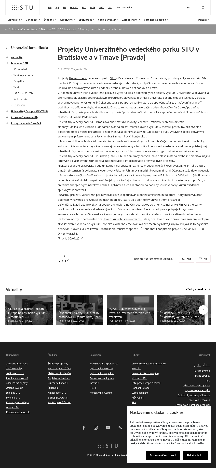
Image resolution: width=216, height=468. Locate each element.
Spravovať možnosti (163, 455)
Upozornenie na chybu (197, 390)
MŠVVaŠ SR (138, 397)
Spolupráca (85, 19)
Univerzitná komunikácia (24, 29)
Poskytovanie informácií (26, 123)
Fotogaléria (19, 81)
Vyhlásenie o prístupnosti (196, 385)
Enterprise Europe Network (146, 383)
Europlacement (140, 392)
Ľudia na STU (13, 392)
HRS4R (93, 387)
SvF (49, 7)
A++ (206, 364)
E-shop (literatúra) (58, 397)
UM (110, 7)
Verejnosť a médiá (155, 19)
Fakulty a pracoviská (17, 378)
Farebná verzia (202, 370)
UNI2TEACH (19, 105)
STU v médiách (68, 29)
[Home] (6, 29)
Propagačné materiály (24, 117)
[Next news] (203, 310)
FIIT (101, 7)
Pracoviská (123, 7)
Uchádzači (32, 19)
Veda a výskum (107, 19)
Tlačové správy (14, 368)
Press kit (136, 368)
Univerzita (14, 19)
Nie (205, 258)
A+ (199, 365)
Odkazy (202, 19)
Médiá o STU (13, 397)
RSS (208, 380)
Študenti (49, 19)
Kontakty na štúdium (59, 402)
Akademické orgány (17, 383)
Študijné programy (58, 363)
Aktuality (16, 57)
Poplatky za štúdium (59, 378)
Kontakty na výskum (101, 392)
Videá (16, 87)
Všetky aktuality (196, 289)
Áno (188, 258)
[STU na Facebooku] (84, 427)
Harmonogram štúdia (59, 368)
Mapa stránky (202, 375)
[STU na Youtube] (108, 427)
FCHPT (74, 7)
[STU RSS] (120, 427)
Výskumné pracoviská (101, 368)
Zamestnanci (130, 19)
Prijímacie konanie (58, 383)
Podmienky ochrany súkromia (194, 395)
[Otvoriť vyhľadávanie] (203, 7)
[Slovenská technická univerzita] (22, 7)
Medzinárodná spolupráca (104, 363)
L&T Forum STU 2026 (23, 93)
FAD (84, 7)
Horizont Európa (141, 387)
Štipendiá (53, 387)
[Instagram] (96, 427)
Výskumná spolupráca (102, 373)
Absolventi (66, 19)
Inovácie (94, 383)
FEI (64, 7)
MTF (92, 7)
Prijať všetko (195, 455)
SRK (134, 402)
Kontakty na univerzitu (18, 412)
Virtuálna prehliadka (23, 75)
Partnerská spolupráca (102, 378)
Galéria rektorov (15, 373)
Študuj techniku (21, 99)
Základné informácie (17, 363)
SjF (57, 7)
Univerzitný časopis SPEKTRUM (29, 111)
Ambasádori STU (57, 392)
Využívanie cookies (200, 400)
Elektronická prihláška (59, 373)
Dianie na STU (49, 29)
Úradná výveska (14, 387)
